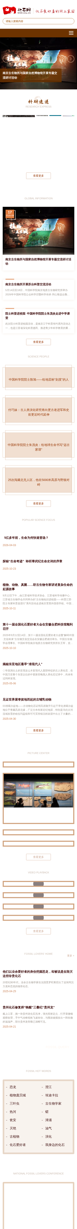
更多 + (70, 1021)
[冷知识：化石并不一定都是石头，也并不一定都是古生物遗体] (38, 983)
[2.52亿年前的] (68, 141)
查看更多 (38, 175)
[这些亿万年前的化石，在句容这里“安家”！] (38, 972)
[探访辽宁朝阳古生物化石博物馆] (38, 864)
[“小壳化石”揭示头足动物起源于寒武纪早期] (55, 141)
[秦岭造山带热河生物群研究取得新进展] (42, 141)
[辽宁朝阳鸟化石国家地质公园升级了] (38, 830)
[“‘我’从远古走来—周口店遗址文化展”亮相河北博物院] (38, 909)
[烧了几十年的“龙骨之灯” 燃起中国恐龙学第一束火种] (38, 950)
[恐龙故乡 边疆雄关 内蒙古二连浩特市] (38, 898)
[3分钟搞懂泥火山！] (38, 961)
